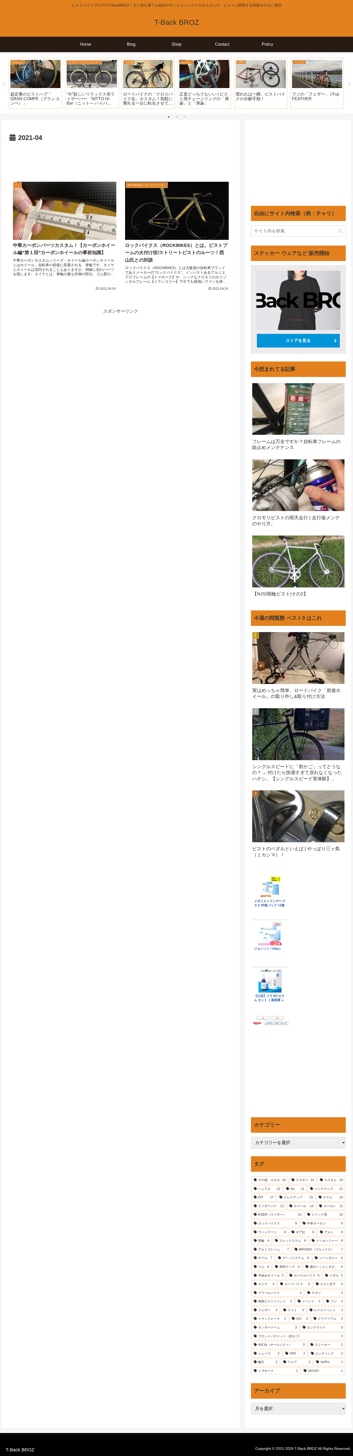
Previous (3, 84)
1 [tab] (168, 117)
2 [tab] (176, 117)
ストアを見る (298, 340)
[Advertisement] (121, 158)
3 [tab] (184, 117)
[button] (340, 231)
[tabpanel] (35, 83)
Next (349, 84)
